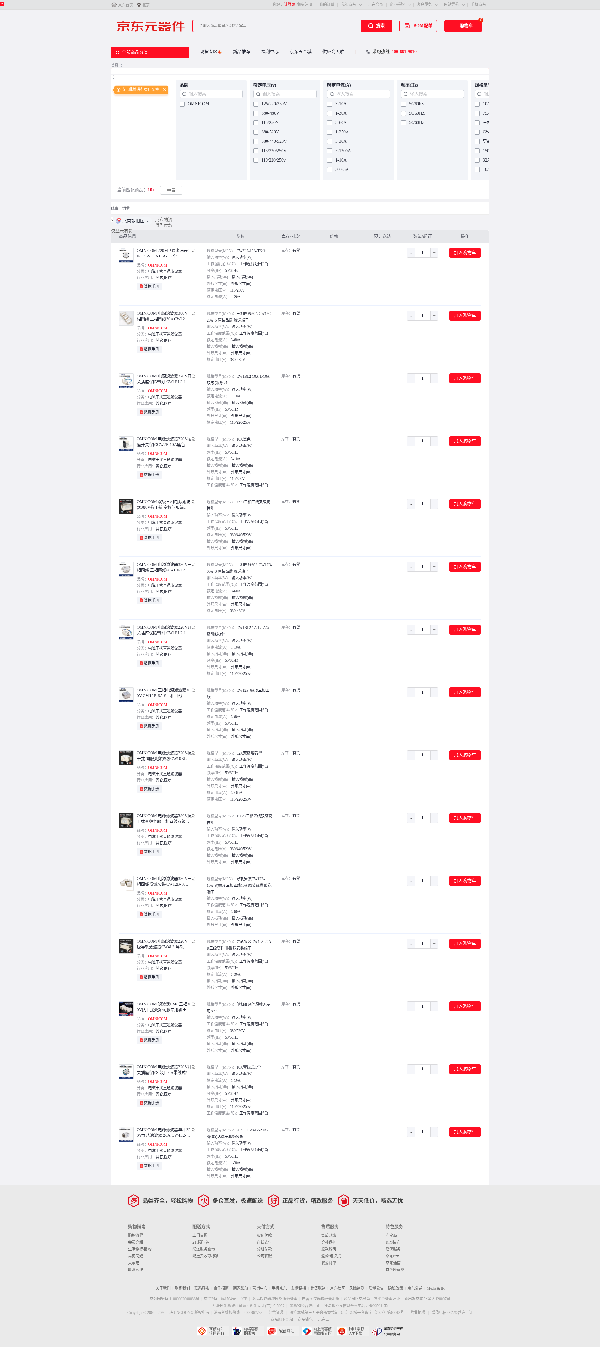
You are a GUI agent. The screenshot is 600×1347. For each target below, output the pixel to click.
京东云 (323, 1319)
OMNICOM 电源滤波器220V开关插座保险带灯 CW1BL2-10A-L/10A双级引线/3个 (164, 379)
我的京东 (348, 4)
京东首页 (125, 5)
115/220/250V (274, 150)
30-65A (342, 169)
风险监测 (356, 1288)
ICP (244, 1299)
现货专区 (209, 51)
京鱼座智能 (395, 1270)
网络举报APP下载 (353, 1331)
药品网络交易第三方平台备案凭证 (372, 1299)
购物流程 (135, 1235)
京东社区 (337, 1288)
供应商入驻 (333, 51)
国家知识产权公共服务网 (388, 1331)
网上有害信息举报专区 (318, 1331)
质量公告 (376, 1288)
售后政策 (328, 1235)
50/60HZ (417, 113)
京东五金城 (301, 51)
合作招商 (221, 1288)
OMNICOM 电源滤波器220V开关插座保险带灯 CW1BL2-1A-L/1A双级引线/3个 (164, 630)
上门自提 (200, 1235)
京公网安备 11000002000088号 (174, 1299)
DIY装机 (393, 1242)
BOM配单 (422, 25)
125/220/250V (274, 104)
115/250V (270, 122)
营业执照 (417, 1312)
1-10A (341, 160)
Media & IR (436, 1288)
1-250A (342, 132)
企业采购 (397, 4)
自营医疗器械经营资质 (320, 1299)
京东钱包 (305, 1319)
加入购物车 (465, 252)
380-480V (270, 113)
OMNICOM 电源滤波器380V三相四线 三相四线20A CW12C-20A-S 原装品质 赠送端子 (164, 316)
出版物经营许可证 (305, 1306)
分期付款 (264, 1249)
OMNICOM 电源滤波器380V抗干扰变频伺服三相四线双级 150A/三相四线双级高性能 (164, 818)
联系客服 (135, 1270)
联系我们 (182, 1288)
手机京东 (478, 4)
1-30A (341, 113)
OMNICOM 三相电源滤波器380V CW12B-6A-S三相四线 (164, 693)
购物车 (466, 25)
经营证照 (275, 1312)
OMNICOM (198, 104)
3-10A (341, 104)
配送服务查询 (203, 1249)
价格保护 (328, 1242)
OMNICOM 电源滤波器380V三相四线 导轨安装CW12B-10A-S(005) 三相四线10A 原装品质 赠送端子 (164, 881)
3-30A (341, 141)
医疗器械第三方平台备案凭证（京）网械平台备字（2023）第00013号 (347, 1312)
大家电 (133, 1263)
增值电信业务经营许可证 (452, 1312)
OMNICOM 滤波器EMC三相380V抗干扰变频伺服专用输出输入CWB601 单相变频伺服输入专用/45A (164, 1007)
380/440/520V (274, 141)
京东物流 (163, 219)
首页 (114, 65)
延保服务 (393, 1249)
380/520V (270, 132)
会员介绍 (135, 1242)
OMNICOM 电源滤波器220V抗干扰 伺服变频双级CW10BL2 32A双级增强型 (164, 756)
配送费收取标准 (205, 1256)
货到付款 (163, 225)
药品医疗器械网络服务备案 (275, 1299)
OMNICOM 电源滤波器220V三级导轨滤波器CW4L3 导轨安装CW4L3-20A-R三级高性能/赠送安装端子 (164, 944)
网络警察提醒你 (248, 1331)
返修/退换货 (331, 1256)
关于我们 (163, 1288)
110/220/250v (274, 160)
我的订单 (326, 4)
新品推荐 (241, 51)
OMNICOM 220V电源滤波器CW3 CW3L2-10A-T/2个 (163, 253)
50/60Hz (416, 122)
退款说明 (328, 1249)
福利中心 (270, 51)
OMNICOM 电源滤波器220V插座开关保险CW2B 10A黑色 (164, 442)
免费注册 (304, 4)
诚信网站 (283, 1331)
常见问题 (135, 1256)
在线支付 (264, 1242)
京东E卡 (392, 1256)
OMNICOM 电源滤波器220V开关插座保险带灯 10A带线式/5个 (164, 1070)
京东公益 (415, 1288)
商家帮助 (240, 1288)
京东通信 (393, 1263)
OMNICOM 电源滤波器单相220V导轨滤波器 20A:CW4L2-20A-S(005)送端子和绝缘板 (164, 1132)
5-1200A (343, 150)
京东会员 (375, 4)
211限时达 (200, 1242)
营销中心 (260, 1288)
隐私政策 (395, 1288)
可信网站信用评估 (213, 1331)
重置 (171, 190)
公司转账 (264, 1256)
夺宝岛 (391, 1235)
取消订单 (328, 1263)
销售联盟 (318, 1288)
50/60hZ (416, 104)
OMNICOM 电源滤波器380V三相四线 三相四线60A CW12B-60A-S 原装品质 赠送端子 (164, 567)
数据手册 (151, 286)
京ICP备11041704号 (220, 1299)
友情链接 (298, 1288)
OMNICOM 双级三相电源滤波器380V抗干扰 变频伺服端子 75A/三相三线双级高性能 (164, 504)
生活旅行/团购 (140, 1249)
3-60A (341, 122)
